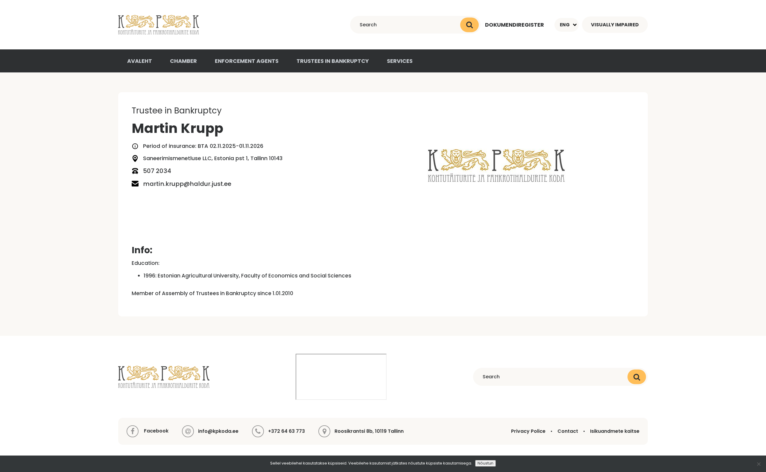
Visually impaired (615, 24)
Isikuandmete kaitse (614, 431)
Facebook (155, 430)
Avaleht (139, 61)
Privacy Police (528, 431)
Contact (567, 431)
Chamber (183, 61)
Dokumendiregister (514, 24)
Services (400, 61)
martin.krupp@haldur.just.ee (187, 183)
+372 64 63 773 (286, 431)
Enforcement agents (247, 61)
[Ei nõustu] (759, 464)
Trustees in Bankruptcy (333, 61)
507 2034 (157, 170)
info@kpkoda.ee (218, 431)
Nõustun (485, 463)
